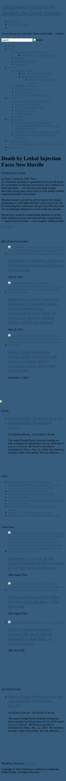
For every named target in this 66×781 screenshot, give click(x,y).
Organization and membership (31, 52)
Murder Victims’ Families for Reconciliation (31, 494)
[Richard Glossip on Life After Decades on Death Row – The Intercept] (36, 589)
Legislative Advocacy (26, 85)
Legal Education (23, 88)
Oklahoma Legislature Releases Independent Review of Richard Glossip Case (35, 265)
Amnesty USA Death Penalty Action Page (30, 512)
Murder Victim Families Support (32, 95)
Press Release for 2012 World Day (33, 122)
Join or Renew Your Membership (39, 55)
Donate (19, 116)
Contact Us (21, 64)
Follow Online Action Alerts (30, 107)
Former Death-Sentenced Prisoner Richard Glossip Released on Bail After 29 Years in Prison (30, 636)
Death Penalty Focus (19, 497)
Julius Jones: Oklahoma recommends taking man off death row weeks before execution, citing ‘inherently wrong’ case (32, 361)
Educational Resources (34, 76)
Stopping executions (26, 110)
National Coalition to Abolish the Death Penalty (33, 515)
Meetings (20, 58)
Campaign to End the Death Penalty (27, 491)
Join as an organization (27, 104)
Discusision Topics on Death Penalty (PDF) (38, 131)
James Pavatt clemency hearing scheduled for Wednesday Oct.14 (35, 423)
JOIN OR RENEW (18, 24)
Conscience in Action (19, 140)
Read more (7, 226)
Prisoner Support (24, 91)
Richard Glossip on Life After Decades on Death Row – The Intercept (34, 601)
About (11, 49)
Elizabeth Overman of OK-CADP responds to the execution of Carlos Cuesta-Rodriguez (36, 563)
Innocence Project (17, 503)
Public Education (24, 70)
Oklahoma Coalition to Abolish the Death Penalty (31, 10)
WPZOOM (31, 763)
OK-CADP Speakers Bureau (37, 73)
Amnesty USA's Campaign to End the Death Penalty (36, 500)
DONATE (13, 21)
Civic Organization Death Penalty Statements (39, 143)
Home (11, 46)
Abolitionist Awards (25, 61)
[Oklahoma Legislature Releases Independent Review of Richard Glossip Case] (36, 253)
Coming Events (23, 113)
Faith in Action (16, 119)
